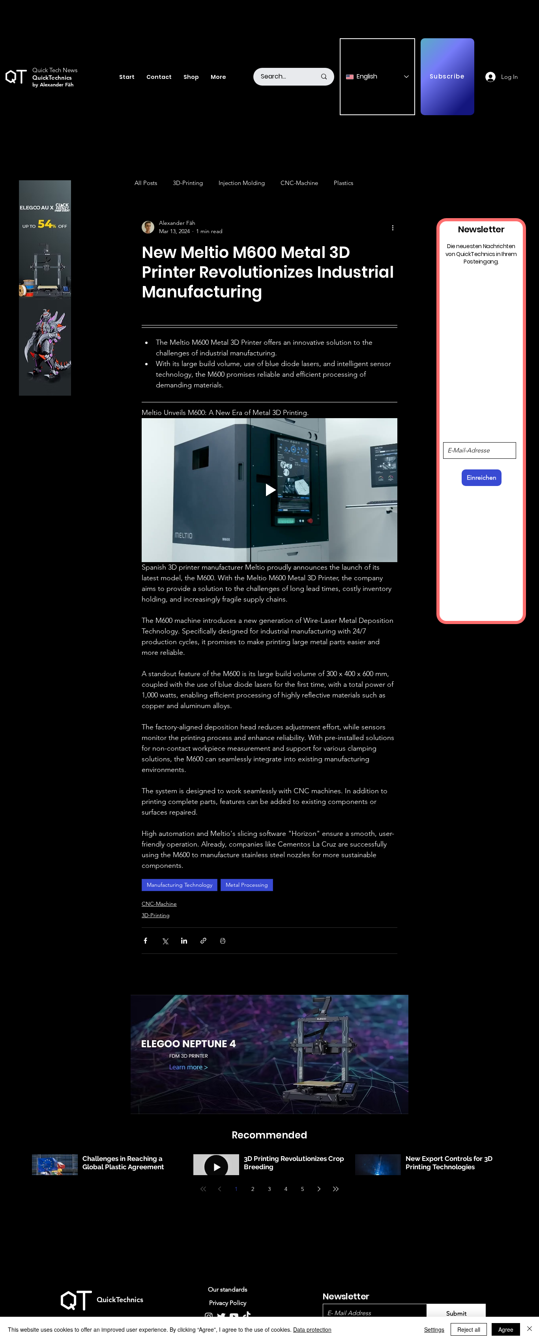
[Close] (529, 1329)
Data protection (312, 1329)
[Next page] (319, 1189)
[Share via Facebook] (145, 940)
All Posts (146, 183)
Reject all (468, 1329)
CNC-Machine (299, 183)
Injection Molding (242, 183)
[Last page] (336, 1189)
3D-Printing (188, 183)
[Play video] (269, 490)
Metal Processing (247, 884)
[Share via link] (203, 940)
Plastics (343, 183)
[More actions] (392, 227)
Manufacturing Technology (179, 884)
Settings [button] (434, 1329)
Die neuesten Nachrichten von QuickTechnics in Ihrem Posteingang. (481, 254)
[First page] (203, 1189)
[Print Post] (222, 940)
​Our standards (227, 1289)
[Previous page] (220, 1189)
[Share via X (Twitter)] (164, 940)
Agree (505, 1329)
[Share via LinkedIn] (184, 940)
